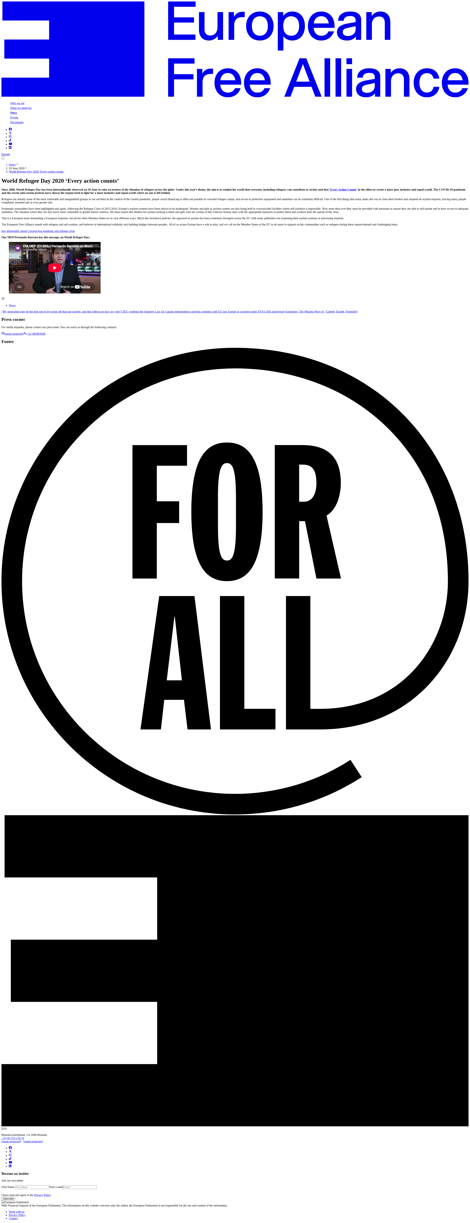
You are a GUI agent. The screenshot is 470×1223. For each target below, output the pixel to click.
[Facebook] (10, 129)
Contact (13, 1218)
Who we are (17, 103)
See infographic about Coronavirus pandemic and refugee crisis (38, 231)
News (13, 112)
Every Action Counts (343, 189)
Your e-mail (56, 1187)
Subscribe (8, 1198)
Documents (17, 122)
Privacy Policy (42, 1195)
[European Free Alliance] (235, 96)
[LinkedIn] (10, 148)
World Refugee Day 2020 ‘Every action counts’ (36, 171)
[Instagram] (10, 136)
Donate (5, 154)
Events (14, 117)
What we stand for (21, 108)
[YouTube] (10, 144)
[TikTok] (10, 140)
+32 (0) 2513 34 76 (12, 1138)
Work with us (16, 1211)
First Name (8, 1187)
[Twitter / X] (10, 133)
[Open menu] (2, 158)
